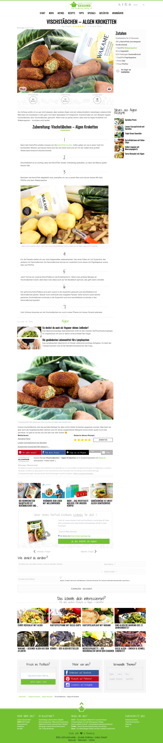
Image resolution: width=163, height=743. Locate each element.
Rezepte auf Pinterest (81, 678)
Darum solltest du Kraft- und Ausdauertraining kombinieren (92, 724)
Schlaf (73, 726)
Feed (127, 726)
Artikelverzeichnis (131, 720)
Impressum (72, 740)
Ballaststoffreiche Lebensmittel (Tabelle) (53, 724)
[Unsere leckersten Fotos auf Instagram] (126, 4)
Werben (92, 740)
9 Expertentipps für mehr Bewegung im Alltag (87, 722)
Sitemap (128, 724)
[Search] (143, 5)
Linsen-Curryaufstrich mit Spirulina (32, 443)
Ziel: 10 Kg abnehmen (46, 729)
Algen (65, 321)
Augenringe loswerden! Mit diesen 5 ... (33, 447)
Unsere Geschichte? (24, 720)
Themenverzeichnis (132, 722)
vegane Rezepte (116, 679)
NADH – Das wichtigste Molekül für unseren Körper (89, 720)
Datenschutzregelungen (79, 536)
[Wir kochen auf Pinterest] (130, 4)
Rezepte (71, 13)
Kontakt (20, 729)
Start (42, 13)
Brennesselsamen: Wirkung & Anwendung (53, 722)
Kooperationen (22, 724)
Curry (120, 674)
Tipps (81, 13)
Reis (127, 674)
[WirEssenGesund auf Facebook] (123, 4)
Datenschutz (82, 740)
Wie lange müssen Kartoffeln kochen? (52, 726)
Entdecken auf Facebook (80, 672)
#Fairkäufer (117, 13)
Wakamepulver (131, 48)
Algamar (102, 458)
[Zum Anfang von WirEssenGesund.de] (82, 704)
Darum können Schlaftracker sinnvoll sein (92, 726)
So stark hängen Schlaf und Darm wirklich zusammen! (96, 729)
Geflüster (104, 13)
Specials (91, 13)
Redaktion (20, 726)
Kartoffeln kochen (64, 145)
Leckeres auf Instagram (81, 684)
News (51, 13)
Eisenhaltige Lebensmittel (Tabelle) (51, 720)
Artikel (61, 13)
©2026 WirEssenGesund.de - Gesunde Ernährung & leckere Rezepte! (81, 737)
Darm (73, 729)
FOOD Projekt (23, 722)
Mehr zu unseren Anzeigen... (84, 473)
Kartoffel (129, 679)
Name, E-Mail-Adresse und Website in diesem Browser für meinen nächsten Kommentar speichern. (95, 580)
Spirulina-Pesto (24, 439)
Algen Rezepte (66, 26)
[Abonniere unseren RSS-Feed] (120, 4)
